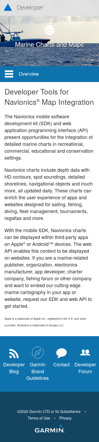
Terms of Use (39, 418)
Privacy (65, 418)
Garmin (49, 428)
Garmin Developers (24, 8)
